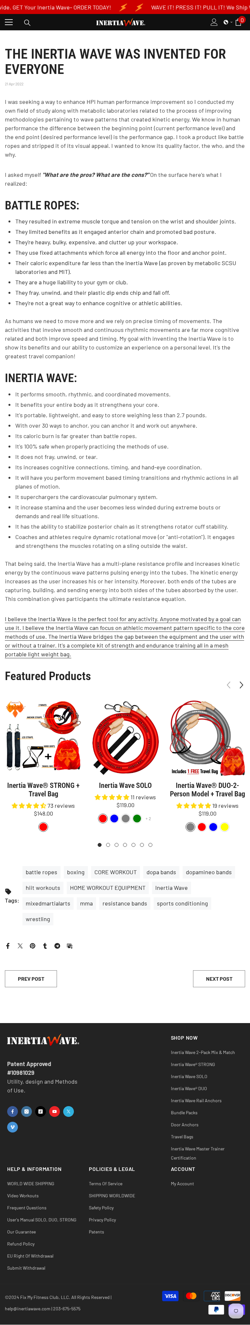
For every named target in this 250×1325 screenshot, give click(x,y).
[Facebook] (8, 945)
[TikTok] (40, 1111)
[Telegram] (57, 945)
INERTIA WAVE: (41, 378)
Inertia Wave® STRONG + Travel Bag (43, 789)
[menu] (9, 22)
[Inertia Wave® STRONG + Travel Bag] (43, 738)
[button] (228, 22)
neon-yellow (224, 827)
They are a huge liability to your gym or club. (71, 282)
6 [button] (142, 845)
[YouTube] (54, 1111)
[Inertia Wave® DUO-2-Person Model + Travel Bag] (207, 738)
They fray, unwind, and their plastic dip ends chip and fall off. (92, 292)
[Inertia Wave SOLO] (125, 738)
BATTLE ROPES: (42, 205)
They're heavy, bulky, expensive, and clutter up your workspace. (96, 242)
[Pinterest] (32, 945)
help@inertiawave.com (27, 1308)
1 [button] (100, 845)
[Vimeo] (12, 1127)
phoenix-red (43, 827)
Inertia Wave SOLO (125, 785)
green (137, 818)
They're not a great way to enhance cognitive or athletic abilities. (98, 302)
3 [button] (116, 845)
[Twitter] (20, 945)
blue (114, 818)
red (103, 818)
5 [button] (133, 845)
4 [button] (125, 845)
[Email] (70, 945)
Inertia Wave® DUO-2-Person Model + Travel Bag (207, 789)
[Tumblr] (45, 945)
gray (126, 818)
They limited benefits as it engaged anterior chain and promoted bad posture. (115, 231)
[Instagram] (26, 1111)
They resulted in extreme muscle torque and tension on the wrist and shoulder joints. (125, 221)
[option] (43, 766)
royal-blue (213, 827)
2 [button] (108, 845)
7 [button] (150, 845)
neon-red (202, 827)
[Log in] (214, 22)
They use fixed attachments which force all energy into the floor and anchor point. (121, 252)
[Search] (27, 23)
